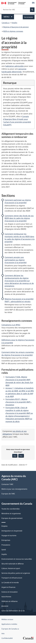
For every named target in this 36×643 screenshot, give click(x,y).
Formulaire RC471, (19, 402)
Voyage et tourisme (9, 535)
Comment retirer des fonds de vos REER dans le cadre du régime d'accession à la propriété (19, 218)
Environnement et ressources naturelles (17, 559)
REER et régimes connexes (13, 31)
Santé (4, 549)
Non (21, 456)
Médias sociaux (7, 619)
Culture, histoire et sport (11, 568)
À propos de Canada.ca (10, 629)
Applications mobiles (9, 624)
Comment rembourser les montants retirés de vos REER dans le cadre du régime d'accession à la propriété (19, 238)
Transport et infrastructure (12, 578)
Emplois (5, 526)
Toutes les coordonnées (11, 509)
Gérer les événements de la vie (13, 611)
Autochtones (6, 597)
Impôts (14, 23)
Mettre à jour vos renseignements (14, 489)
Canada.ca (6, 23)
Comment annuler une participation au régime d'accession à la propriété (15, 260)
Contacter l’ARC (7, 484)
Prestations (6, 545)
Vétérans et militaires (10, 601)
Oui (15, 456)
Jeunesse (5, 606)
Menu (9, 16)
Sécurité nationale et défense (13, 564)
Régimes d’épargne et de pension (16, 27)
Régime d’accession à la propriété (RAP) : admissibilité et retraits (19, 300)
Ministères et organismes (11, 513)
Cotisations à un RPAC (11, 325)
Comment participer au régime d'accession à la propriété (18, 201)
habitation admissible (14, 66)
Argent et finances (8, 587)
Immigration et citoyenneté (12, 531)
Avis (3, 633)
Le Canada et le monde (10, 582)
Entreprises (6, 540)
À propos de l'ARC (8, 494)
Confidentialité (7, 638)
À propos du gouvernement (12, 518)
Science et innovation (10, 592)
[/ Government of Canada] (14, 3)
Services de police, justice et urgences (16, 573)
